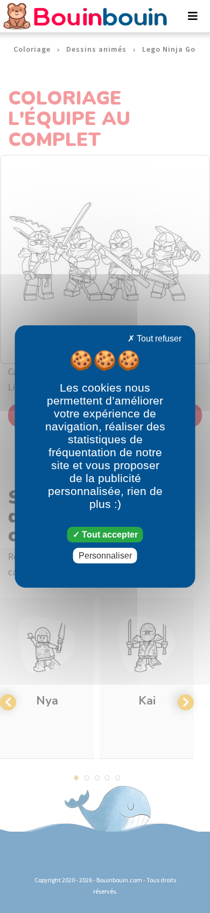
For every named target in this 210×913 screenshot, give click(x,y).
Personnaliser (105, 555)
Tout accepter (109, 534)
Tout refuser (158, 338)
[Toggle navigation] (193, 16)
